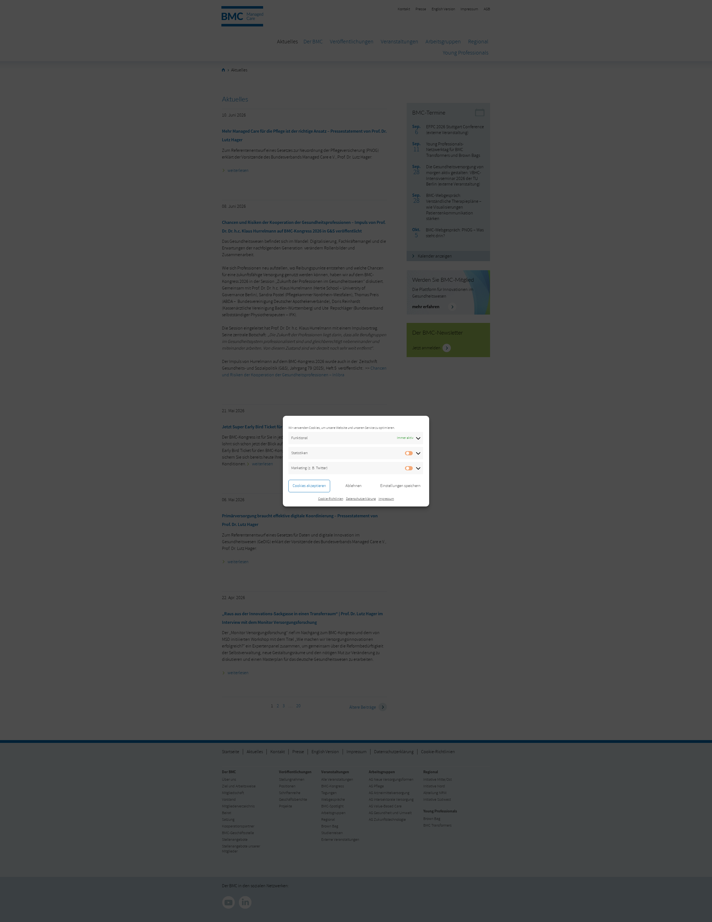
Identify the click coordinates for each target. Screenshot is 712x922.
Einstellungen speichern (400, 485)
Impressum (386, 499)
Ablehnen (353, 485)
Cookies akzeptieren (309, 485)
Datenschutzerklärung (361, 499)
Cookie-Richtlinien (330, 499)
